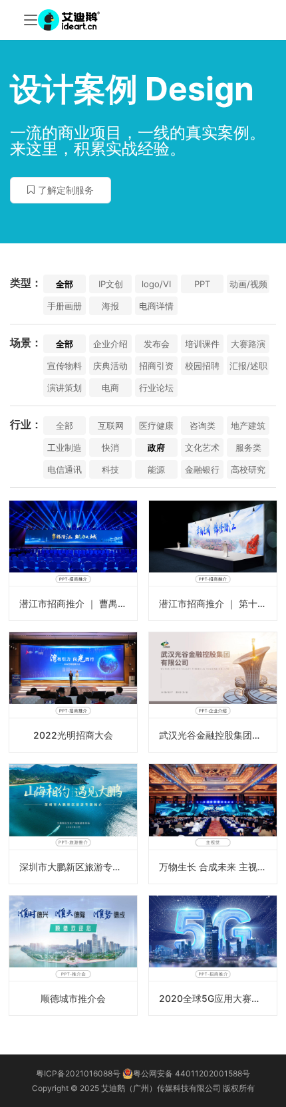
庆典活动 (110, 365)
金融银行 (202, 469)
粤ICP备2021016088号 (78, 1073)
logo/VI (156, 284)
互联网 (111, 425)
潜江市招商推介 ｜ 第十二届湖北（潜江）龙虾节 (218, 603)
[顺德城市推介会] (73, 955)
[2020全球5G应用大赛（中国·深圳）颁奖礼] (213, 955)
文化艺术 (202, 447)
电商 (110, 387)
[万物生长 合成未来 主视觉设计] (213, 824)
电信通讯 (64, 469)
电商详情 (156, 306)
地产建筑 (248, 425)
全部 (64, 284)
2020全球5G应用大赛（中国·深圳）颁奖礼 (218, 998)
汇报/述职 (248, 365)
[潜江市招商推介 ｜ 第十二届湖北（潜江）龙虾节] (213, 560)
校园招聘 (202, 365)
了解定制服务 (66, 189)
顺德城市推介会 (73, 998)
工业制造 (64, 447)
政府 (156, 447)
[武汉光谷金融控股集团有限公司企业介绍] (213, 692)
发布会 (157, 343)
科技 (110, 469)
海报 (110, 306)
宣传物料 (64, 365)
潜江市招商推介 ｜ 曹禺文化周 (78, 603)
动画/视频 (248, 284)
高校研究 (248, 469)
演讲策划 (64, 387)
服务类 (248, 447)
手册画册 (64, 306)
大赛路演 (248, 343)
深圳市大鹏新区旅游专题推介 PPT (78, 866)
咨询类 (202, 425)
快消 (110, 447)
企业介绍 (110, 343)
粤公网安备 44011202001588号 (191, 1073)
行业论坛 (156, 387)
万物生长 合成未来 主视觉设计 (218, 866)
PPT (202, 284)
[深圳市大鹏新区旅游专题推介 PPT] (73, 824)
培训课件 (202, 343)
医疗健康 (156, 425)
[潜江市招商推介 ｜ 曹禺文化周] (73, 560)
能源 (156, 469)
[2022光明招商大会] (73, 692)
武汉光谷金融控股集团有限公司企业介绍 (218, 735)
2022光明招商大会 (73, 735)
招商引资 (156, 365)
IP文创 (110, 284)
